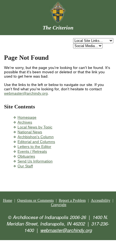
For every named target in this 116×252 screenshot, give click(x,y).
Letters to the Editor (34, 146)
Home (7, 200)
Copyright (58, 205)
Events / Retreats (32, 151)
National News (30, 132)
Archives (25, 122)
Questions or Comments (35, 200)
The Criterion (58, 28)
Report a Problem (72, 200)
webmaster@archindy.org (26, 93)
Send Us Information (35, 161)
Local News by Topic (35, 127)
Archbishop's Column (36, 137)
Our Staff (25, 166)
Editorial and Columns (36, 142)
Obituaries (26, 156)
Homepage (27, 117)
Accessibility (100, 200)
